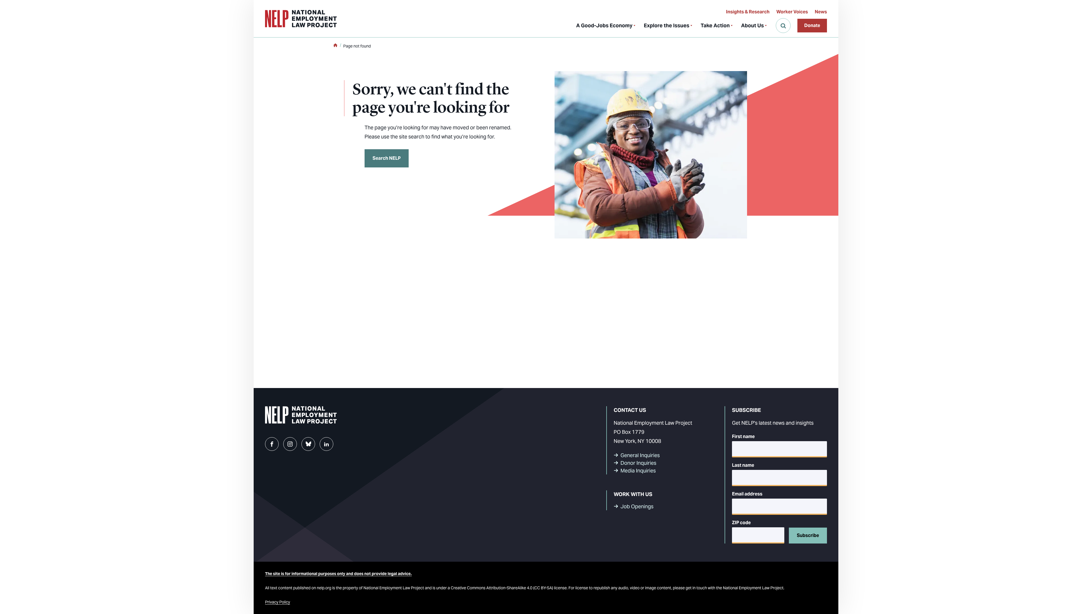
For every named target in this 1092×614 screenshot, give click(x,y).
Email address (747, 494)
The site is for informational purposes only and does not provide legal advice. (338, 573)
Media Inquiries (638, 470)
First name (743, 436)
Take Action (715, 25)
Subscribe (808, 535)
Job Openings (637, 506)
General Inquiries (640, 455)
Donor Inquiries (638, 463)
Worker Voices (792, 12)
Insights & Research (748, 12)
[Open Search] (783, 25)
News (821, 12)
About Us (752, 25)
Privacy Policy (277, 602)
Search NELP (387, 158)
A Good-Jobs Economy (604, 25)
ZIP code (741, 523)
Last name (743, 465)
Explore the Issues (666, 25)
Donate (812, 25)
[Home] (335, 45)
